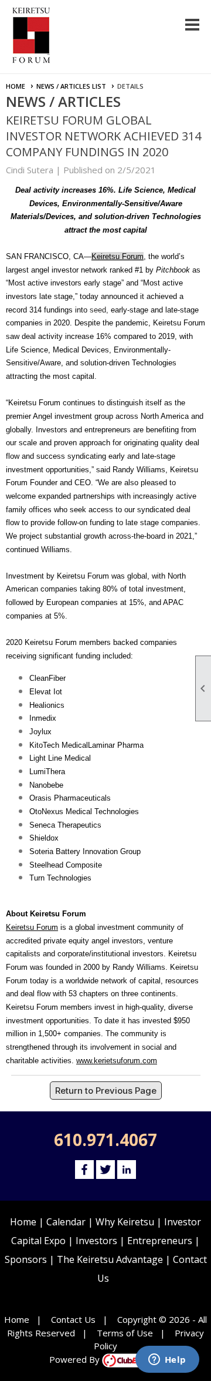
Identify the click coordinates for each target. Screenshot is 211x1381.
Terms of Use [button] (125, 1333)
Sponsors (26, 1259)
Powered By (75, 1359)
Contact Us (73, 1319)
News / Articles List (71, 86)
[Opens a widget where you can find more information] (167, 1360)
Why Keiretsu (125, 1221)
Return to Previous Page (105, 1090)
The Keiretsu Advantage (110, 1259)
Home (15, 86)
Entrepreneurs (159, 1240)
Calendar (66, 1221)
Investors (96, 1240)
